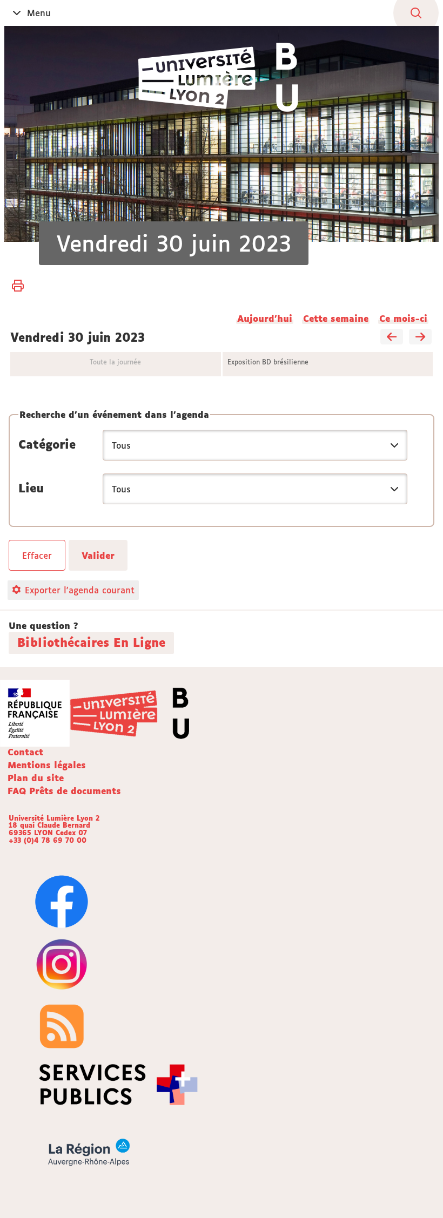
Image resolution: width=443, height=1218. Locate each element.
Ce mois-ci (403, 318)
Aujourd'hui (264, 318)
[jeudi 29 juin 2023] (391, 337)
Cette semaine (335, 318)
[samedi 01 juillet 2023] (420, 337)
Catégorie (47, 444)
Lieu (31, 488)
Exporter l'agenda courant (80, 590)
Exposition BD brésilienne (267, 362)
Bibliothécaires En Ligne (91, 642)
